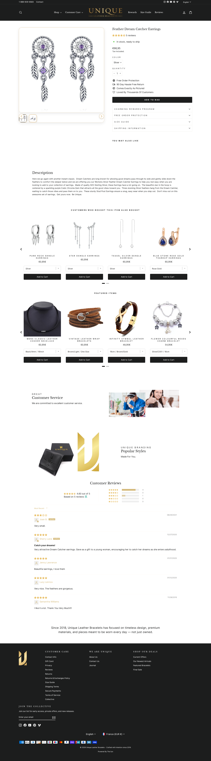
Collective (49, 699)
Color (116, 57)
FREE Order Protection (131, 115)
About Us (93, 657)
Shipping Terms (52, 686)
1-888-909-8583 (26, 2)
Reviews (159, 12)
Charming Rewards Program (134, 109)
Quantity (119, 68)
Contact (39, 2)
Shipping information (130, 128)
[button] (119, 35)
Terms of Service (52, 695)
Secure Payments (53, 691)
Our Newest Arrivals (142, 661)
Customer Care (73, 12)
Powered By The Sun (105, 751)
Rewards (132, 12)
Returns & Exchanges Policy (57, 678)
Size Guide (145, 12)
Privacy (48, 665)
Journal (92, 665)
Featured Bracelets (141, 665)
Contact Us (94, 661)
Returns (48, 674)
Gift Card (49, 661)
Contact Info (50, 657)
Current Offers (139, 657)
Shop (57, 12)
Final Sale (137, 669)
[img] (40, 515)
